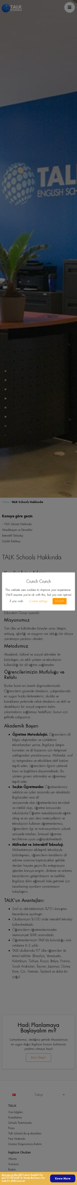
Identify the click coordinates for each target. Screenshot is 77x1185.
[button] (62, 1178)
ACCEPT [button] (59, 601)
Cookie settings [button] (38, 601)
